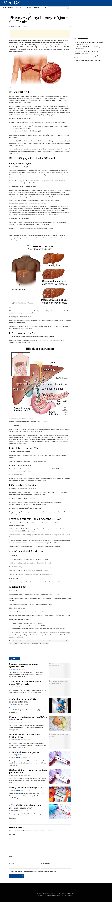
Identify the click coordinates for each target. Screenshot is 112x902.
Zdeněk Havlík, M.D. (15, 704)
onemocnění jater (24, 643)
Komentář (12, 834)
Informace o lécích (23, 8)
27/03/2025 (24, 757)
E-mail (11, 863)
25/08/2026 (81, 48)
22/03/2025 (24, 775)
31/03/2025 (24, 722)
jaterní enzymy (14, 643)
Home (4, 8)
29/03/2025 (24, 739)
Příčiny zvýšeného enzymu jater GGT (27, 788)
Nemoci (10, 8)
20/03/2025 (22, 810)
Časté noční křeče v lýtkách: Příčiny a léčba (87, 56)
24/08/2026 (77, 57)
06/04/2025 (24, 704)
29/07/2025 (22, 686)
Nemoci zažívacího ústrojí (24, 13)
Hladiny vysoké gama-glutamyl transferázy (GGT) (56, 640)
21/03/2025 (24, 790)
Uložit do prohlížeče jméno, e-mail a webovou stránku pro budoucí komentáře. (33, 871)
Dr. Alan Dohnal (15, 810)
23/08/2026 (87, 62)
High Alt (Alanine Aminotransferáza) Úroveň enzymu (27, 640)
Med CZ (11, 2)
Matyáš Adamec (14, 669)
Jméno (11, 856)
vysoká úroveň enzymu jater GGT (39, 643)
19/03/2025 (25, 26)
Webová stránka (45, 863)
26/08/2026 (84, 44)
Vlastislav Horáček (15, 26)
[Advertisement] (40, 34)
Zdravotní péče (40, 8)
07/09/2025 (22, 669)
